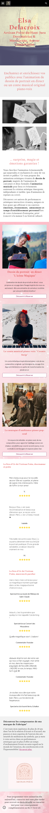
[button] (3, 3)
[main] (24, 36)
